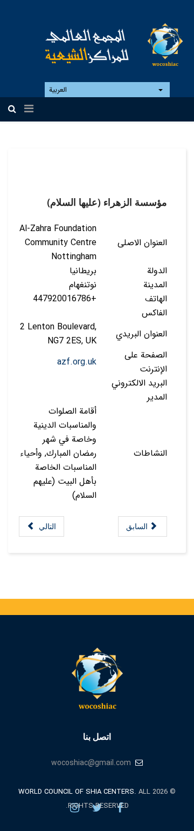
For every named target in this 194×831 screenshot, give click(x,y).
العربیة (59, 90)
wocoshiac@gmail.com (91, 763)
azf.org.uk (76, 362)
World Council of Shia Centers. (77, 792)
